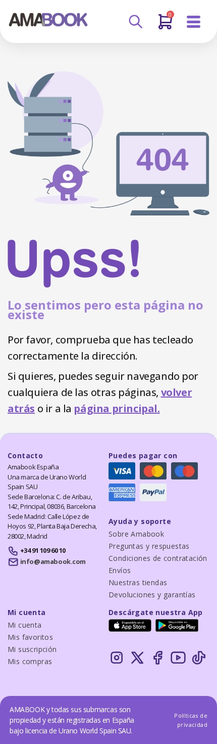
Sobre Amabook (136, 534)
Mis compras (30, 661)
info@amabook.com (53, 561)
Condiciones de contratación (157, 558)
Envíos (119, 570)
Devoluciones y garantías (152, 594)
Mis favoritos (30, 637)
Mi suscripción (32, 649)
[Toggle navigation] (194, 22)
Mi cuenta (25, 625)
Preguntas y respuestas (149, 546)
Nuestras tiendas (137, 582)
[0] (165, 25)
